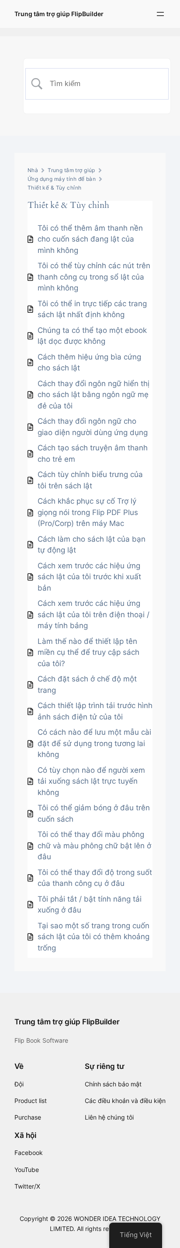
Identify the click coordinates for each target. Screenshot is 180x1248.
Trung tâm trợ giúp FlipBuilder (59, 13)
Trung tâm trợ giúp (71, 170)
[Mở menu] (160, 14)
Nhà (33, 170)
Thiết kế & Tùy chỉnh (54, 187)
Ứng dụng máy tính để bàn (62, 179)
